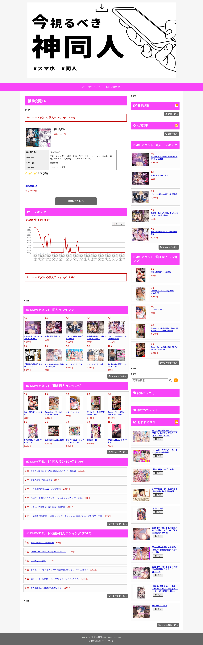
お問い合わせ (113, 86)
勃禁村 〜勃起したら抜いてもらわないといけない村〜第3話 (57, 498)
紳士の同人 (99, 637)
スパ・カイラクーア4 (74, 364)
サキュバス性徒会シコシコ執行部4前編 (48, 507)
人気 (159, 456)
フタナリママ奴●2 (72, 412)
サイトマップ (95, 86)
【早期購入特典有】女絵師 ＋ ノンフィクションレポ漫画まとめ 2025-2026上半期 (66, 516)
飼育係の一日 (92, 440)
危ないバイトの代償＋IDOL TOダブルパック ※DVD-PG (55, 579)
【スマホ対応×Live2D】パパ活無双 (46, 489)
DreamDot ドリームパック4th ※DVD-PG (48, 552)
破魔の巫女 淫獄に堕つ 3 (54, 336)
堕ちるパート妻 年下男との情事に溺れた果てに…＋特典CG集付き (59, 570)
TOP (82, 86)
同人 (159, 439)
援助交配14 (31, 185)
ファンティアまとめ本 (95, 364)
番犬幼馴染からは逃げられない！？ (46, 588)
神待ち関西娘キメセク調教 (42, 542)
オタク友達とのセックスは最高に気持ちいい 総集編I (53, 471)
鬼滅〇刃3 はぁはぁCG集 (54, 440)
